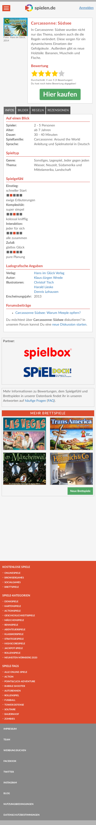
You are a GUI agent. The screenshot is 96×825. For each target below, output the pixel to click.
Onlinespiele (12, 573)
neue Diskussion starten (69, 324)
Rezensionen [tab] (58, 110)
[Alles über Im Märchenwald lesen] (24, 468)
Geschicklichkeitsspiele (19, 615)
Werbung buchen (14, 750)
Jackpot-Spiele (13, 648)
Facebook (9, 761)
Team (6, 740)
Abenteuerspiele (14, 629)
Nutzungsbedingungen (18, 804)
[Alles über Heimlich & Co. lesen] (71, 468)
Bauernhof (11, 714)
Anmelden (86, 8)
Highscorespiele (14, 643)
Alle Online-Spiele (15, 672)
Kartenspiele (12, 606)
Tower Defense (14, 705)
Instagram (10, 783)
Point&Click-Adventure (19, 681)
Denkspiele (11, 601)
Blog (6, 793)
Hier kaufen (60, 94)
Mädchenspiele (14, 620)
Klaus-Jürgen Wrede (48, 278)
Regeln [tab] (38, 110)
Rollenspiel (11, 695)
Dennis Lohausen (46, 292)
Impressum (10, 729)
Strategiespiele (14, 639)
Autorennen (12, 691)
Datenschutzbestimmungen (21, 815)
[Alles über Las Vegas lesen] (24, 433)
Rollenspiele (12, 653)
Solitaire (10, 709)
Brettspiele (11, 587)
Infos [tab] (9, 110)
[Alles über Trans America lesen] (71, 433)
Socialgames (12, 582)
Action (9, 677)
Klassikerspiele (14, 634)
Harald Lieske (43, 287)
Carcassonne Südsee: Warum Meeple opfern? (48, 313)
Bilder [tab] (23, 110)
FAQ (51, 400)
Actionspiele (12, 611)
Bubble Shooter (14, 686)
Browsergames (14, 578)
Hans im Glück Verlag (49, 273)
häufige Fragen (35, 400)
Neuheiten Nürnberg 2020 (20, 657)
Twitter (8, 772)
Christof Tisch (44, 282)
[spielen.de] (40, 8)
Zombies (9, 719)
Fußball (9, 700)
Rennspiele (11, 625)
